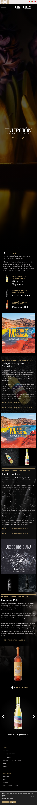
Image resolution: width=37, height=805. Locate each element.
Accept (5, 802)
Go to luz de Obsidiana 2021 (14, 528)
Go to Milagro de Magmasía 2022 (16, 407)
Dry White (6, 777)
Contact (6, 763)
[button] (4, 333)
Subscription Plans (10, 786)
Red (4, 780)
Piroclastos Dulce (21, 307)
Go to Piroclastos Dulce (12, 640)
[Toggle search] (10, 7)
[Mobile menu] (3, 7)
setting (11, 798)
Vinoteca (6, 751)
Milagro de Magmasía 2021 (19, 734)
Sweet (5, 783)
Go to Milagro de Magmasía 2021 (16, 402)
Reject (12, 802)
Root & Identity (9, 754)
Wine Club (7, 757)
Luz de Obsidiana (21, 295)
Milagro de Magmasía (17, 283)
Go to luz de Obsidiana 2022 (14, 533)
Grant (5, 766)
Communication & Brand (12, 760)
